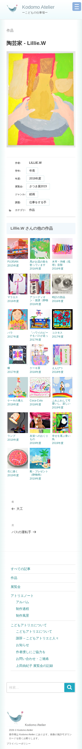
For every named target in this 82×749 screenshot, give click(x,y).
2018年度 (35, 178)
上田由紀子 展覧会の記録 (34, 665)
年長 (32, 170)
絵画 (32, 194)
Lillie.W (35, 162)
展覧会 (16, 587)
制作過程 (22, 609)
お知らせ (22, 645)
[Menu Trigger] (76, 6)
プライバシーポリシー (19, 743)
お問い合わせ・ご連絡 (32, 658)
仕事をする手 (37, 202)
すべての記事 (20, 569)
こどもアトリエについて (29, 625)
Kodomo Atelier (38, 7)
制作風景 (22, 615)
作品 (10, 30)
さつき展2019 (38, 186)
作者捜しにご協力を (30, 652)
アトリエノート (22, 595)
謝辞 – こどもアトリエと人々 (37, 638)
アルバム (22, 602)
